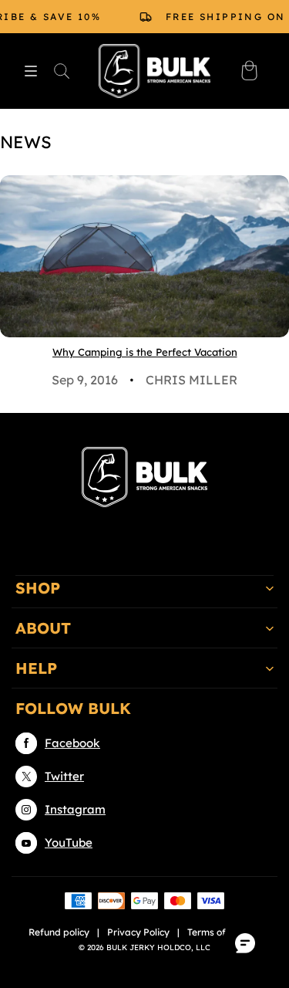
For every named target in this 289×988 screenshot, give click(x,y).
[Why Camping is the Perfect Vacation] (144, 256)
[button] (30, 71)
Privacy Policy (138, 932)
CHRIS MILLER (191, 379)
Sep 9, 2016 (85, 379)
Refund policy (59, 932)
